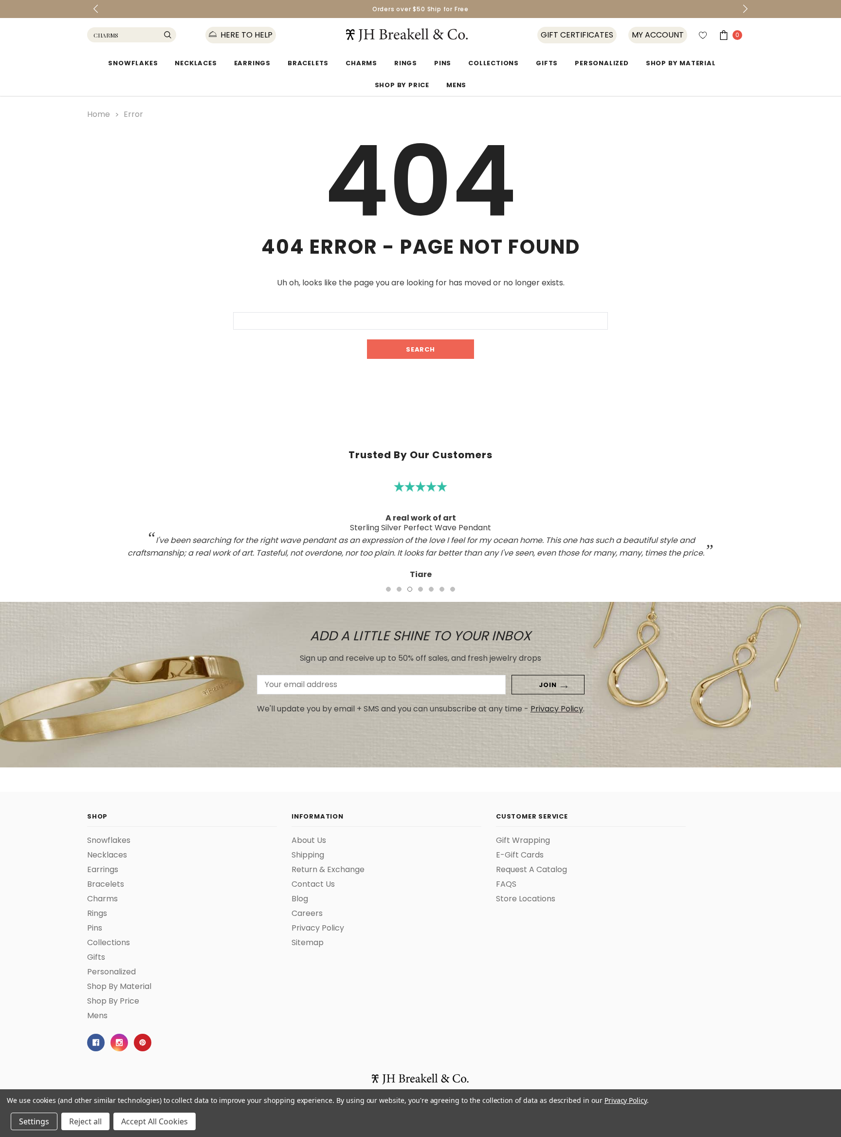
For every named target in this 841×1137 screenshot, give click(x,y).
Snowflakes (133, 63)
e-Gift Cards (520, 855)
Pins (442, 63)
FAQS (506, 884)
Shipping (308, 855)
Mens (456, 85)
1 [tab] (388, 589)
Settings (34, 1121)
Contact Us (313, 884)
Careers (307, 913)
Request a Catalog (531, 870)
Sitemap (308, 943)
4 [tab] (420, 589)
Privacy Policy (556, 708)
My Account (658, 35)
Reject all (85, 1121)
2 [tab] (399, 589)
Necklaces (196, 63)
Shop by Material (681, 63)
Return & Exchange (328, 870)
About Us (309, 840)
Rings (405, 63)
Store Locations (525, 899)
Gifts (547, 63)
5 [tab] (431, 589)
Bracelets (308, 63)
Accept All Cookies (154, 1121)
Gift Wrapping (523, 840)
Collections (493, 63)
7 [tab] (452, 589)
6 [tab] (441, 589)
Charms (361, 63)
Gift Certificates (577, 35)
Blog (300, 899)
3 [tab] (409, 589)
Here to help (246, 35)
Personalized (602, 63)
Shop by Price (402, 85)
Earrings (252, 63)
